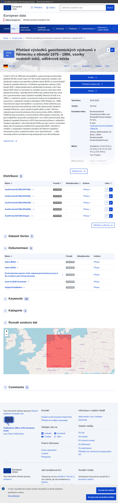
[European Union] (21, 470)
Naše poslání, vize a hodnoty (90, 417)
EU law (81, 433)
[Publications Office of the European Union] (21, 420)
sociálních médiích (86, 479)
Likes (107, 183)
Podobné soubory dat (91, 84)
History (91, 91)
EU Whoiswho (84, 444)
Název (7, 183)
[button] (45, 1)
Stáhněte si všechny (101, 225)
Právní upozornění (48, 450)
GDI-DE (12, 66)
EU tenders (83, 437)
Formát (56, 183)
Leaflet (85, 373)
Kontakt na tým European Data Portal (56, 417)
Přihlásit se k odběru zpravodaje (54, 420)
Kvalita (91, 77)
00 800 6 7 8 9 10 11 (66, 477)
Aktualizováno (72, 183)
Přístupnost (46, 457)
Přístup (86, 190)
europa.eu (7, 479)
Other (59, 437)
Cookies (44, 453)
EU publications (84, 448)
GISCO (112, 373)
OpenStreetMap (95, 373)
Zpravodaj (82, 420)
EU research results (86, 440)
